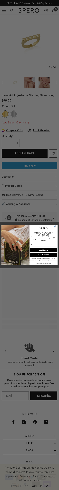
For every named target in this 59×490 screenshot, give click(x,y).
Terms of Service (47, 261)
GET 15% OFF (43, 250)
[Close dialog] (55, 227)
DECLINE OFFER (43, 255)
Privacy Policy (52, 261)
